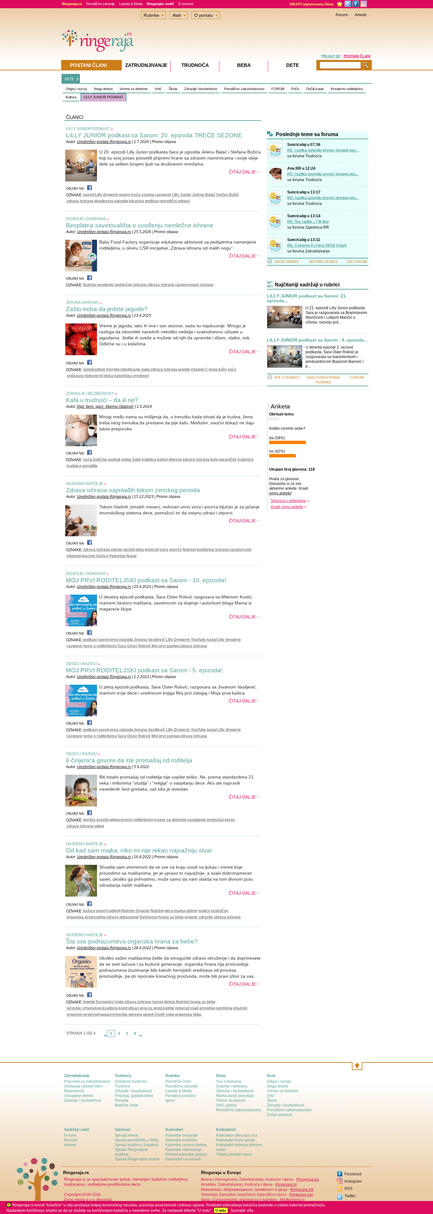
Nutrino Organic (135, 911)
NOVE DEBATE (287, 262)
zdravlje (206, 917)
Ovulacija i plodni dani (83, 1086)
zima (139, 549)
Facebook (353, 1174)
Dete (292, 65)
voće (232, 369)
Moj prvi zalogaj (165, 646)
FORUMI (357, 377)
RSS (348, 1188)
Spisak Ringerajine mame (137, 1159)
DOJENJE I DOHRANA (86, 219)
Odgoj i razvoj (76, 89)
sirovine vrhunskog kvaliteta (92, 1008)
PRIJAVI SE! (331, 56)
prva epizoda (121, 639)
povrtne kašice (94, 556)
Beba (244, 65)
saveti (88, 195)
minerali (152, 549)
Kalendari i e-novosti (183, 1159)
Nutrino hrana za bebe (196, 1002)
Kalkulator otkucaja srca (236, 1135)
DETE (69, 79)
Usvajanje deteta (78, 1095)
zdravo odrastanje (122, 917)
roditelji (114, 911)
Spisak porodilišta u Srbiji (136, 1140)
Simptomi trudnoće (131, 1081)
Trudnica (122, 1086)
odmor (192, 911)
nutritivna (223, 1008)
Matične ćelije (127, 1105)
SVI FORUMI (357, 262)
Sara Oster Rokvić (134, 646)
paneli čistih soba (158, 1014)
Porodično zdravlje (100, 4)
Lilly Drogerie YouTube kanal (191, 639)
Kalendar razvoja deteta (186, 1145)
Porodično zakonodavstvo (244, 89)
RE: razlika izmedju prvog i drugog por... (322, 150)
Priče (295, 89)
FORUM (277, 89)
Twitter (350, 1196)
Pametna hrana (123, 556)
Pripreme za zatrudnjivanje (87, 1081)
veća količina (95, 459)
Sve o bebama (228, 1081)
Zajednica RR (317, 227)
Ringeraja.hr (286, 1184)
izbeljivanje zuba (135, 369)
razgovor (163, 195)
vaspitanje (196, 820)
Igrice (170, 1100)
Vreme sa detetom (134, 89)
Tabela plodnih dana (234, 1154)
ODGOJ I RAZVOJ (81, 664)
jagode (184, 369)
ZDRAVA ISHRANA (82, 302)
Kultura (71, 97)
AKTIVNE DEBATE (323, 262)
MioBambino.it (292, 1200)
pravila (102, 820)
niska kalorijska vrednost (126, 376)
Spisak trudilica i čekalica (136, 1145)
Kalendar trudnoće (181, 1140)
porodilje (90, 466)
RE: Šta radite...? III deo (308, 221)
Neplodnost (74, 1091)
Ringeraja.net (301, 1194)
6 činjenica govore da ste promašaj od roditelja (129, 760)
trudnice (74, 466)
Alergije (113, 369)
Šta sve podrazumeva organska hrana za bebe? (132, 941)
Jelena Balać (204, 195)
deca (169, 911)
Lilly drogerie (106, 195)
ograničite (228, 459)
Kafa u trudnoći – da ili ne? (102, 400)
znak (194, 1008)
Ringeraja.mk (301, 1189)
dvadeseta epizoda (111, 201)
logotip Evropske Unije (103, 1002)
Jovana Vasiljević (149, 639)
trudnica (148, 459)
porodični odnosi (175, 201)
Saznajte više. (242, 1210)
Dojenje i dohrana (231, 1086)
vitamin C (199, 369)
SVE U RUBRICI (287, 377)
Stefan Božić (227, 195)
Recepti (70, 1140)
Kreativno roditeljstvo (347, 89)
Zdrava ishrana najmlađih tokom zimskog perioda (133, 490)
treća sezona (142, 195)
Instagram (353, 1181)
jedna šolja (131, 459)
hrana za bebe (171, 917)
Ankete (361, 15)
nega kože (218, 369)
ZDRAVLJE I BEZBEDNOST (90, 393)
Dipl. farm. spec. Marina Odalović (105, 406)
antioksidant (94, 369)
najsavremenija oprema (121, 1014)
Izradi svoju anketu (287, 507)
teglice (204, 911)
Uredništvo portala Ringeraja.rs (104, 142)
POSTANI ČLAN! (357, 56)
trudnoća (245, 459)
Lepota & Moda (130, 4)
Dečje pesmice (280, 1115)
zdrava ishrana (80, 201)
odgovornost (120, 820)
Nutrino (89, 285)
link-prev (105, 1035)
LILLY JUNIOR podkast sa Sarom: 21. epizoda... (307, 298)
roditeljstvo (143, 820)
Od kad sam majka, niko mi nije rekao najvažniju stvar (139, 850)
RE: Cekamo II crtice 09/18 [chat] (316, 245)
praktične (219, 911)
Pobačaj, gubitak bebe (134, 1095)
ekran (229, 820)
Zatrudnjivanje (317, 251)
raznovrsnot (240, 549)
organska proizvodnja (86, 917)
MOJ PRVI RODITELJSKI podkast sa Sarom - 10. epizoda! (146, 580)
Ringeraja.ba (307, 1179)
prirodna (207, 1008)
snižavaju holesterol (85, 376)
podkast (152, 201)
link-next (141, 1035)
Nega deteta (103, 89)
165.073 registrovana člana (311, 4)
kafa (214, 459)
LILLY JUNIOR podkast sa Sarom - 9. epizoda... (317, 340)
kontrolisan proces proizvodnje (146, 1008)
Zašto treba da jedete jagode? (107, 309)
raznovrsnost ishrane (194, 285)
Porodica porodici (180, 1095)
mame (124, 195)
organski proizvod (83, 1014)
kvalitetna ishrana (213, 549)
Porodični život (178, 1081)
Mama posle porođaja (235, 1095)
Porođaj (121, 1100)
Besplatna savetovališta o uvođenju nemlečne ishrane (139, 225)
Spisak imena (126, 1135)
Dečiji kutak (315, 89)
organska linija (188, 1014)
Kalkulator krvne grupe (235, 1140)
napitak (114, 459)
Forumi (342, 15)
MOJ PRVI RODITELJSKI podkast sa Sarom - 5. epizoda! (144, 670)
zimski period (123, 549)
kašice (89, 911)
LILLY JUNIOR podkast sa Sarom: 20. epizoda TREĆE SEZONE (154, 135)
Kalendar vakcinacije (183, 1149)
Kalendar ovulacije (181, 1135)
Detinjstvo (148, 917)
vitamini (74, 556)
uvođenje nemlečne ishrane (122, 285)
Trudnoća (313, 156)
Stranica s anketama (288, 501)
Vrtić (158, 89)
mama (179, 911)
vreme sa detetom (170, 820)
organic (191, 917)
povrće (175, 549)
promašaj (215, 820)
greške (89, 820)
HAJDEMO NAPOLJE (84, 483)
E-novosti (185, 4)
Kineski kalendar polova (186, 1154)
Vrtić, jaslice (226, 1105)
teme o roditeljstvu (100, 646)
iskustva (136, 201)
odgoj (99, 826)
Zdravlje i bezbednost (200, 89)
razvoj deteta (163, 1002)
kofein (162, 459)
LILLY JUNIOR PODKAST (103, 97)
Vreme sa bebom (231, 1100)
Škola (173, 89)
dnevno (175, 459)
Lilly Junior (181, 195)
